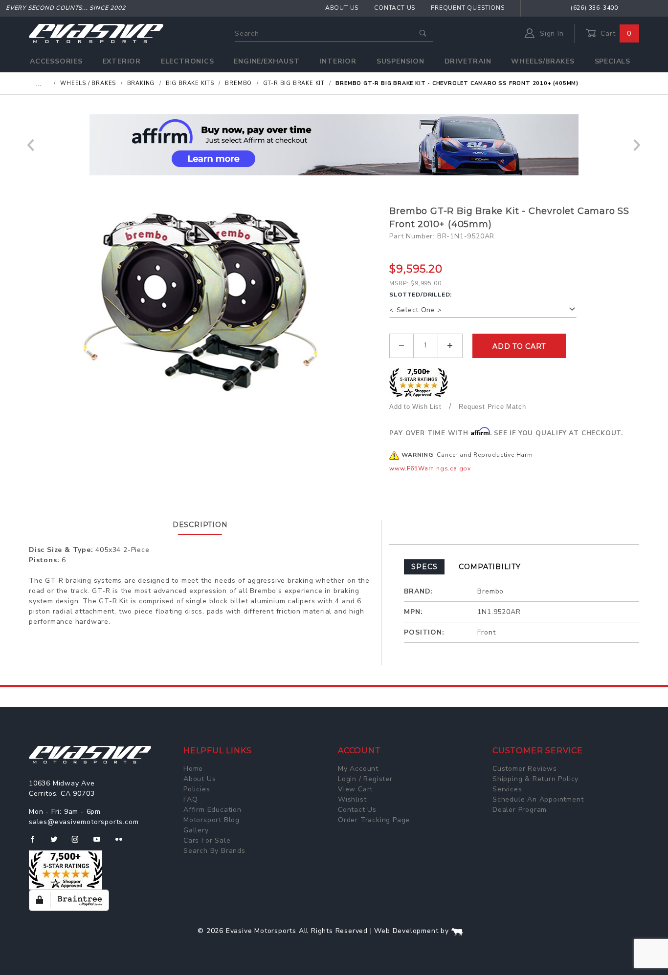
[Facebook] (36, 843)
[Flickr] (123, 843)
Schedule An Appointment (537, 799)
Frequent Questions (467, 8)
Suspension (400, 61)
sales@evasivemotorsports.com (83, 822)
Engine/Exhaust (266, 61)
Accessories (56, 61)
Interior (337, 61)
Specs (424, 566)
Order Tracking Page (374, 820)
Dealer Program (519, 809)
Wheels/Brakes (542, 61)
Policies (196, 789)
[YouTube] (101, 843)
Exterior (122, 61)
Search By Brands (214, 850)
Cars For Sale (206, 840)
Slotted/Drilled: (420, 294)
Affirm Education (212, 809)
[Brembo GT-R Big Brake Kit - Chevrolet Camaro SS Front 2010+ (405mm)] (205, 302)
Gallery (196, 830)
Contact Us (394, 8)
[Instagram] (79, 843)
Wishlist (352, 799)
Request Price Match (492, 406)
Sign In (550, 33)
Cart (614, 33)
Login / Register (365, 779)
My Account (358, 768)
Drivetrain (468, 61)
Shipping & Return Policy (535, 779)
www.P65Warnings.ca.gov (430, 468)
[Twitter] (58, 843)
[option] (334, 144)
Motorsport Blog (211, 820)
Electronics (187, 61)
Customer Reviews (524, 768)
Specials (612, 61)
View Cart (355, 789)
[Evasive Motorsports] (96, 33)
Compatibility (489, 566)
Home (193, 768)
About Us (341, 8)
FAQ (190, 799)
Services (507, 789)
